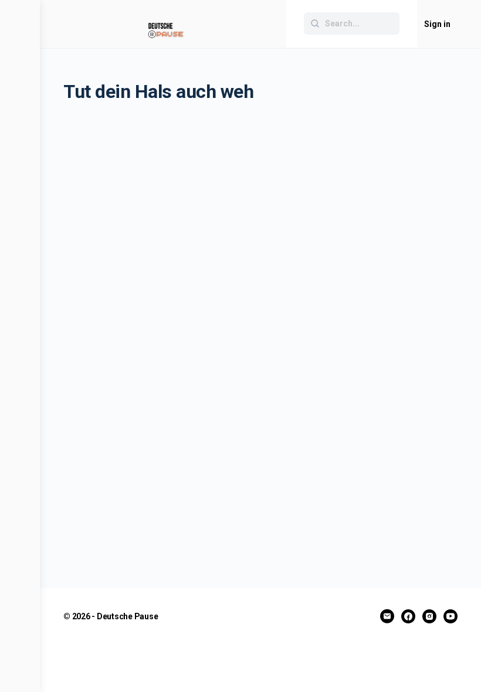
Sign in (437, 24)
